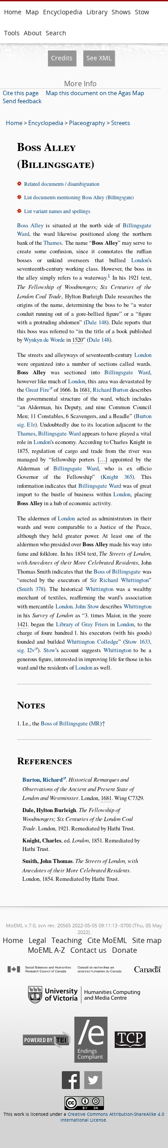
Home (13, 12)
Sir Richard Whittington (119, 580)
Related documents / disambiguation (61, 183)
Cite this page (21, 93)
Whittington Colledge (92, 641)
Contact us (88, 950)
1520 (77, 339)
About (33, 33)
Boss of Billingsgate (117, 571)
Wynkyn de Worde (44, 339)
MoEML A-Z (46, 950)
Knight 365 (117, 477)
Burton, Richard (42, 779)
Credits (62, 58)
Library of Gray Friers (82, 624)
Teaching (67, 940)
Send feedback (22, 101)
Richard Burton (110, 389)
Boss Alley (30, 225)
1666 (65, 389)
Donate (124, 950)
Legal (37, 940)
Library (97, 12)
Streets (120, 123)
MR (95, 723)
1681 (84, 389)
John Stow (87, 606)
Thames (52, 243)
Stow (142, 12)
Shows (121, 12)
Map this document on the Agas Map (95, 93)
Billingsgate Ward (127, 372)
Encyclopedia (62, 12)
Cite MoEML (107, 940)
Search (56, 33)
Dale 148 (96, 322)
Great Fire (37, 389)
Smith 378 (31, 589)
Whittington (99, 589)
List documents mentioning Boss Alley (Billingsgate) (79, 197)
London (139, 260)
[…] (102, 459)
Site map (147, 940)
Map (32, 12)
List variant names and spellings (57, 211)
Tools (12, 33)
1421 (22, 624)
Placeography (87, 123)
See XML (99, 58)
